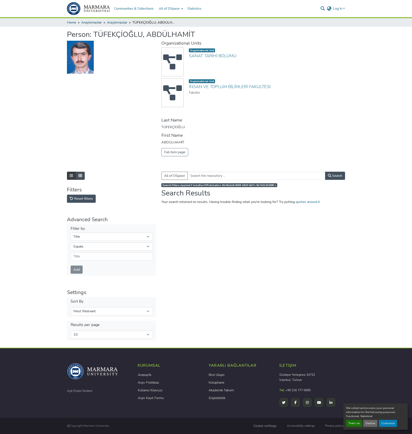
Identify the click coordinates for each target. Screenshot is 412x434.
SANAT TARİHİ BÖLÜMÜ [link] (212, 56)
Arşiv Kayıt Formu (151, 398)
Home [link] (71, 22)
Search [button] (336, 175)
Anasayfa (144, 375)
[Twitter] (283, 402)
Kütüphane (216, 382)
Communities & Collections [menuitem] (134, 8)
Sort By (77, 301)
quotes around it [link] (308, 202)
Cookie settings (265, 425)
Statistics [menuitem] (194, 8)
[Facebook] (295, 402)
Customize (388, 423)
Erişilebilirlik (217, 398)
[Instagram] (307, 402)
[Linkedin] (331, 402)
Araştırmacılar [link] (91, 22)
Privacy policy (334, 426)
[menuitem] (170, 8)
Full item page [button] (174, 152)
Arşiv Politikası (148, 382)
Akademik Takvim (221, 390)
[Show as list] (71, 176)
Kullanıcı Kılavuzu (150, 390)
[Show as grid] (80, 176)
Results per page (85, 325)
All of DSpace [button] (169, 8)
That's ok (354, 423)
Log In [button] (338, 8)
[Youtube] (319, 402)
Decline (370, 423)
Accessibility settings (301, 426)
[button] (88, 8)
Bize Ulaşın (216, 375)
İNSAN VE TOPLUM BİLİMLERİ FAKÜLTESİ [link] (230, 87)
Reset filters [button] (83, 198)
